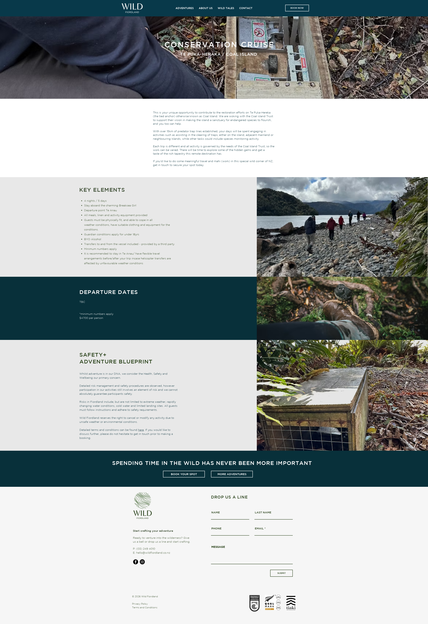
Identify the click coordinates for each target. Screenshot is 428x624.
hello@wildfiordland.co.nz (153, 552)
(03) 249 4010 (145, 548)
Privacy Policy (140, 603)
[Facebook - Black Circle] (135, 561)
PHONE (216, 528)
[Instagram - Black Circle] (142, 561)
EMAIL (259, 528)
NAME (215, 512)
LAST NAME (263, 512)
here (141, 429)
